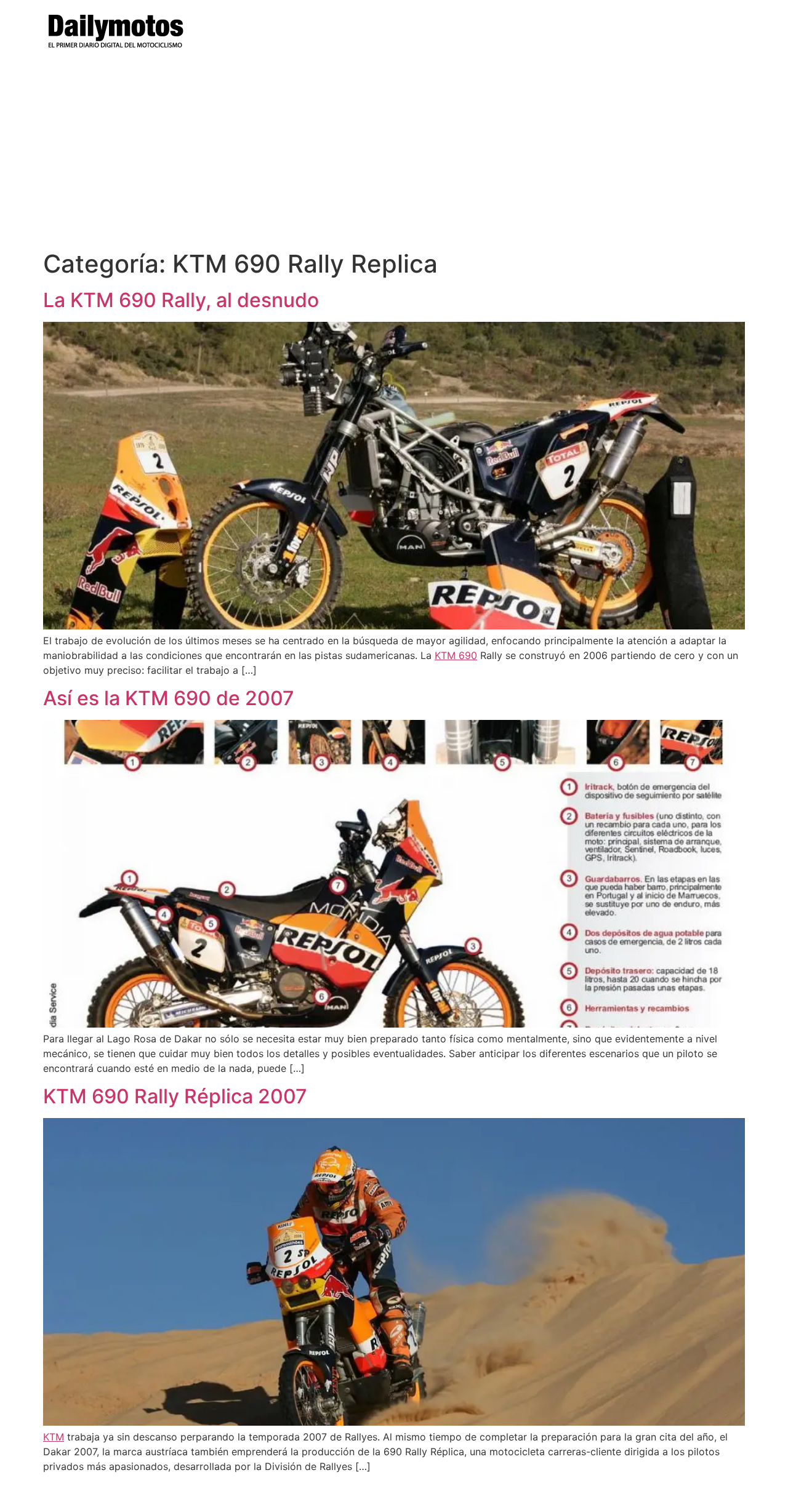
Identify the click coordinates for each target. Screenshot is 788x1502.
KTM (53, 1437)
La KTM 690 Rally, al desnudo (181, 300)
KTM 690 (456, 655)
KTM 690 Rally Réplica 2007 (175, 1096)
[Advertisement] (394, 157)
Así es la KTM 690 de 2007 (168, 698)
